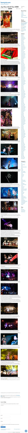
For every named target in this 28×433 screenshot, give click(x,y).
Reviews (22, 191)
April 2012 (22, 62)
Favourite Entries (23, 172)
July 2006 (22, 138)
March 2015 (22, 42)
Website (2, 421)
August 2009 (22, 97)
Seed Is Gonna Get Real (24, 17)
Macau (22, 182)
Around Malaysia (23, 162)
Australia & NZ (23, 164)
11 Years (22, 13)
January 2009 (22, 105)
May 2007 (22, 127)
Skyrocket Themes (18, 432)
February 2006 (23, 144)
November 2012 (23, 54)
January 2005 (22, 158)
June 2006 (22, 139)
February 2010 (23, 91)
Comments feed (23, 210)
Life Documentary (23, 181)
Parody (22, 185)
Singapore (22, 193)
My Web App (22, 183)
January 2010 (22, 92)
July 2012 (22, 59)
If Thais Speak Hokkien (17, 429)
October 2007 (23, 122)
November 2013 (23, 48)
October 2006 (23, 135)
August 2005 (22, 150)
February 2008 (23, 117)
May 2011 (22, 74)
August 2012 (22, 58)
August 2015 (22, 39)
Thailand (22, 195)
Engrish (22, 169)
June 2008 (22, 113)
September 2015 (23, 38)
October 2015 (23, 37)
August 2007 (22, 124)
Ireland (22, 176)
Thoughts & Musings (23, 197)
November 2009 (23, 94)
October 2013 (23, 49)
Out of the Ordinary (23, 184)
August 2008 (22, 111)
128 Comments (18, 8)
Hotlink (2, 45)
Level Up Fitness (23, 180)
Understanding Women (24, 201)
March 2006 (22, 143)
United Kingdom (23, 202)
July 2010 (22, 85)
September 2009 (23, 96)
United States (23, 203)
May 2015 (22, 40)
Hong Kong (22, 174)
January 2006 (22, 145)
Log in (22, 208)
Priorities (22, 14)
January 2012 (22, 65)
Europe (22, 170)
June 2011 (22, 73)
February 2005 (23, 157)
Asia (21, 163)
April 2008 (22, 115)
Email (2, 418)
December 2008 (23, 106)
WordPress (14, 432)
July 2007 (22, 125)
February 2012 (23, 64)
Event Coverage (10, 8)
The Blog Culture (23, 196)
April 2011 (22, 75)
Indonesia (22, 175)
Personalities (23, 186)
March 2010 (22, 90)
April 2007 (22, 128)
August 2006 (22, 137)
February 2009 (23, 104)
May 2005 (22, 154)
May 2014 (22, 43)
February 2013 (23, 51)
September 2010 (23, 83)
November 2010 (23, 81)
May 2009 (22, 101)
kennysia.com (6, 3)
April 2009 (22, 102)
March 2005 (22, 156)
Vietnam (22, 204)
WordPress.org (23, 211)
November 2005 (23, 147)
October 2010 (23, 82)
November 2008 (23, 107)
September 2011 (23, 70)
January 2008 (22, 118)
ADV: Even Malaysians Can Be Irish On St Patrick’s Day (5, 429)
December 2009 (23, 93)
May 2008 (22, 114)
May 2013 (22, 50)
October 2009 (23, 95)
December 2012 (23, 53)
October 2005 (23, 148)
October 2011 (23, 69)
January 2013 (22, 52)
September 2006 (23, 136)
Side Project (22, 192)
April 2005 (22, 155)
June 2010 (22, 86)
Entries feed (22, 209)
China (22, 165)
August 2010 (22, 84)
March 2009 (22, 103)
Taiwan (22, 194)
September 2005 (23, 149)
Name (2, 415)
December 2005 (23, 146)
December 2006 (23, 133)
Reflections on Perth (23, 190)
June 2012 (22, 60)
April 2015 (22, 41)
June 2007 (22, 126)
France (22, 173)
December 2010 (23, 80)
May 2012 (22, 61)
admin (6, 8)
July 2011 (22, 72)
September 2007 (23, 123)
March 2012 (22, 63)
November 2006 (23, 134)
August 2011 (22, 71)
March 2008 (22, 116)
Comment (2, 405)
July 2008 (22, 112)
